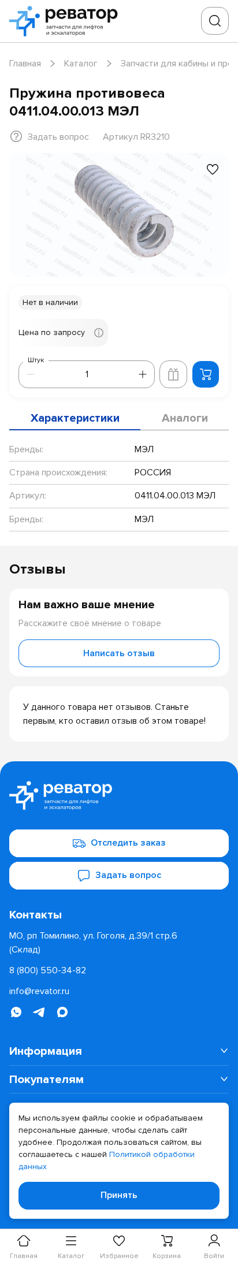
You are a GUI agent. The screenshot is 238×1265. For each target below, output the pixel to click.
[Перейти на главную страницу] (67, 21)
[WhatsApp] (16, 1012)
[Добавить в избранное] (213, 169)
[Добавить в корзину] (206, 374)
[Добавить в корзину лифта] (173, 374)
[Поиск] (215, 21)
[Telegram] (39, 1012)
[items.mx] (62, 1012)
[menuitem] (119, 1051)
